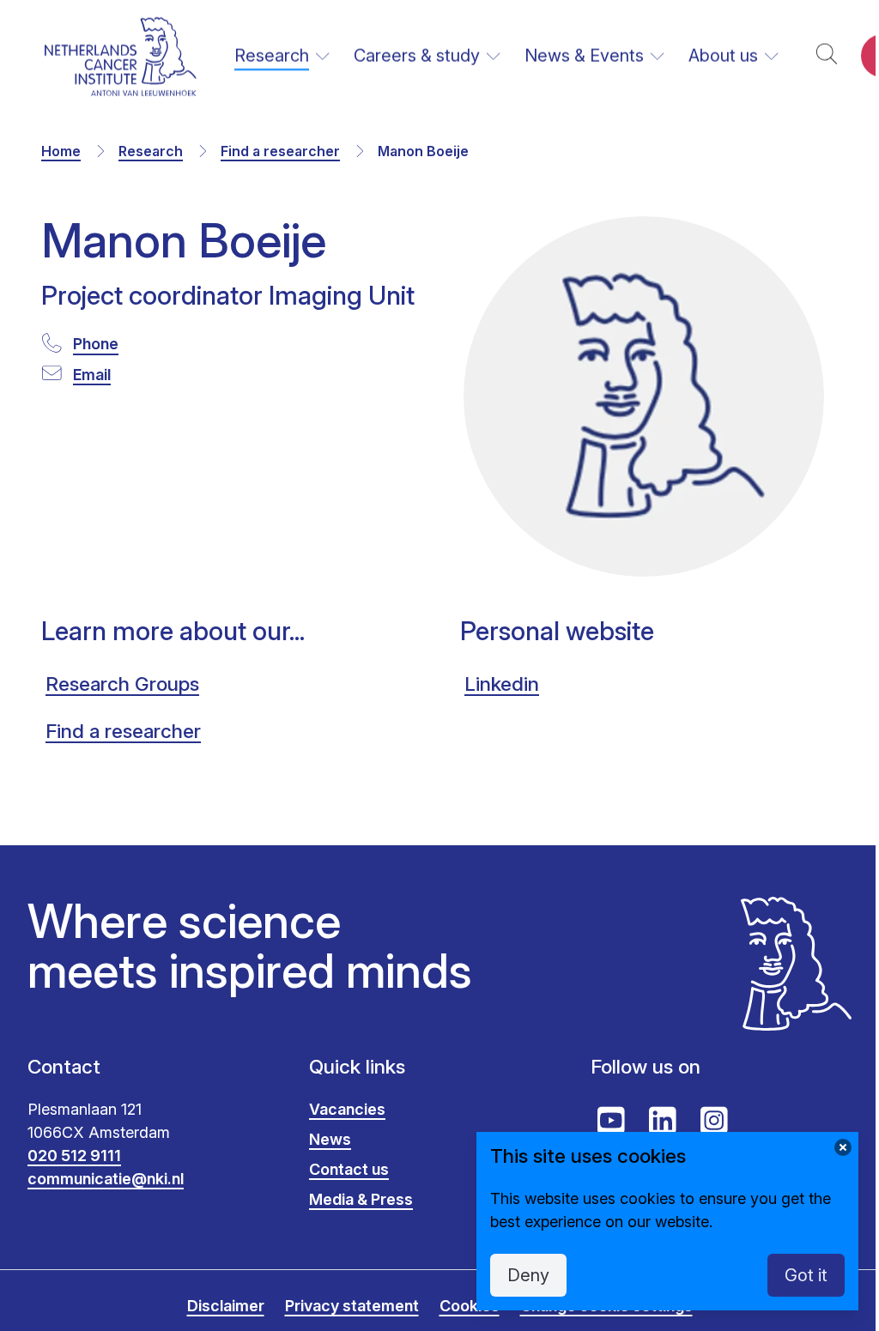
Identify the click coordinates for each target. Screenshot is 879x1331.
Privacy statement (352, 1306)
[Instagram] (714, 1121)
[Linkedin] (662, 1121)
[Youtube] (611, 1121)
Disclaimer (225, 1306)
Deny (528, 1275)
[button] (827, 56)
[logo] (120, 56)
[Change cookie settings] (843, 1147)
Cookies (470, 1306)
